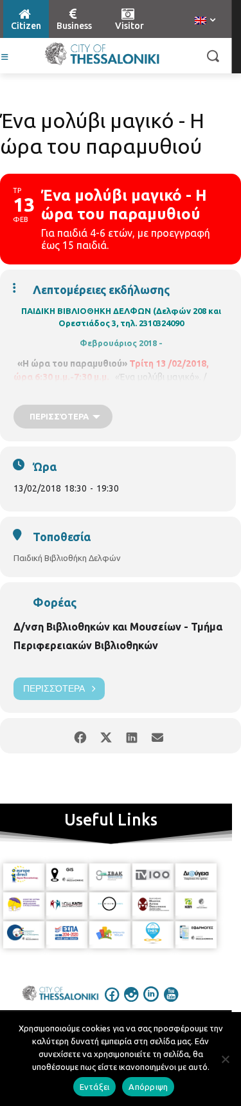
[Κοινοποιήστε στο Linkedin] (132, 735)
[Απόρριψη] (225, 1059)
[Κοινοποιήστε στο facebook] (80, 735)
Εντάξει (95, 1086)
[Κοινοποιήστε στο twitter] (106, 735)
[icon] (111, 1003)
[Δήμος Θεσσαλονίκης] (101, 54)
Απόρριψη (148, 1086)
